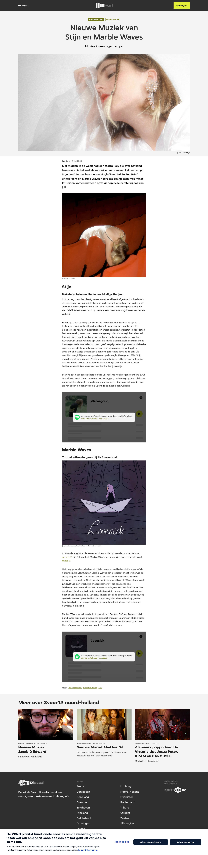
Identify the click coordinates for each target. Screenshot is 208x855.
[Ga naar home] (104, 5)
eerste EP (67, 557)
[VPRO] (175, 790)
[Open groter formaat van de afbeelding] (104, 235)
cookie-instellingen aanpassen (94, 418)
